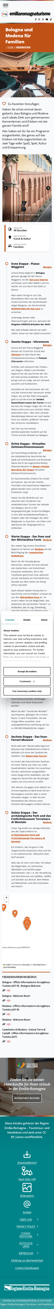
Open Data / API (27, 1179)
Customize (25, 681)
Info (8, 990)
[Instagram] (39, 19)
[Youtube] (47, 19)
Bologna (47, 267)
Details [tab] (27, 620)
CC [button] (48, 91)
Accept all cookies (27, 671)
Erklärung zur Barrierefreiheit (27, 1260)
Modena (47, 539)
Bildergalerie (27, 1196)
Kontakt (27, 1212)
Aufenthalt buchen (27, 1098)
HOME (11, 47)
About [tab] (44, 620)
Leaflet (8, 964)
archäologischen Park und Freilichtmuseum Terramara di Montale (28, 838)
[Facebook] (36, 19)
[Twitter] (43, 19)
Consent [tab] (9, 620)
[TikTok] (51, 19)
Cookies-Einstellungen (27, 1268)
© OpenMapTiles (38, 964)
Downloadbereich (27, 1162)
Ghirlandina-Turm (30, 597)
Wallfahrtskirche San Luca (25, 308)
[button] (6, 188)
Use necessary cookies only (27, 691)
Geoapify (26, 964)
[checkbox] (20, 104)
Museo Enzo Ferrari (36, 756)
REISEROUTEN (23, 47)
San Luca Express (38, 279)
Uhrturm (16, 354)
